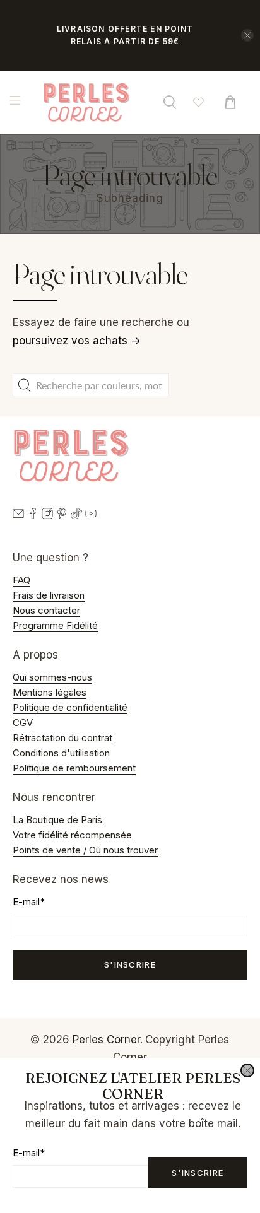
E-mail (29, 1153)
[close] (247, 1070)
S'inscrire (197, 1173)
